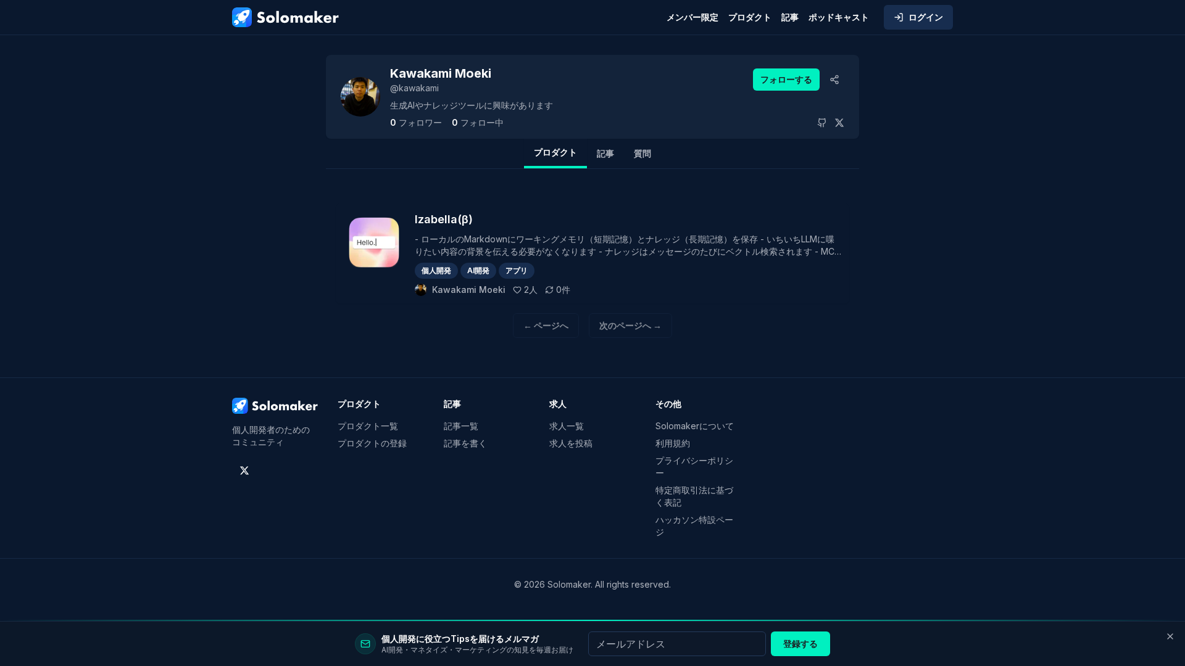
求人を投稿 (570, 443)
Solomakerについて (694, 426)
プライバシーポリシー (694, 466)
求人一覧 (566, 426)
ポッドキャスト (839, 17)
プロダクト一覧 (368, 426)
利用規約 (672, 443)
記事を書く (465, 443)
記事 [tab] (605, 153)
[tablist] (592, 153)
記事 (790, 17)
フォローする (786, 79)
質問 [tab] (642, 153)
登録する (800, 643)
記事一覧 (461, 426)
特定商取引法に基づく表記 (694, 496)
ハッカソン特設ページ (694, 525)
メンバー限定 (692, 17)
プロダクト (749, 17)
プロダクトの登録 (372, 443)
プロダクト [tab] (555, 152)
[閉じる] (1170, 636)
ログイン (925, 17)
